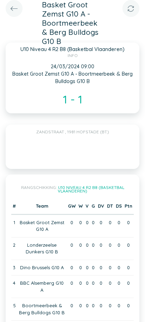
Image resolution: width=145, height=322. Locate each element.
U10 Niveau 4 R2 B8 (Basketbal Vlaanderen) (91, 189)
